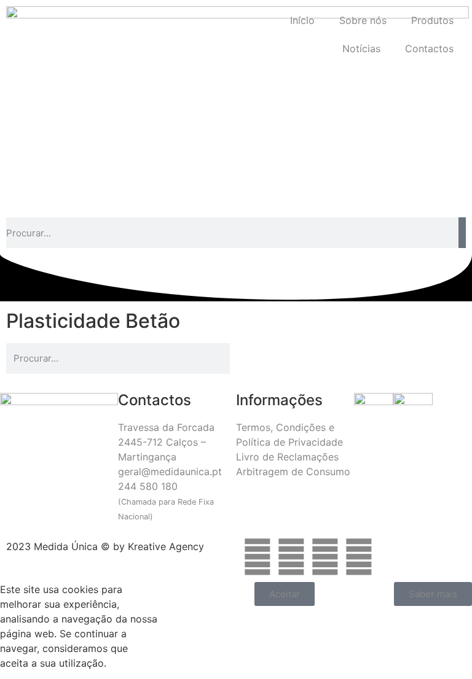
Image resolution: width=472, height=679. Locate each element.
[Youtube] (359, 556)
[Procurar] (462, 232)
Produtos (432, 20)
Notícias (361, 48)
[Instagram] (291, 556)
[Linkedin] (325, 556)
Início (302, 20)
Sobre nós (363, 20)
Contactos (429, 48)
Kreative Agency (166, 546)
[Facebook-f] (257, 556)
